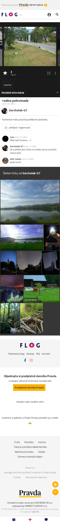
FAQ (38, 353)
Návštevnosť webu (24, 451)
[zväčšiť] (48, 73)
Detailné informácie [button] (13, 92)
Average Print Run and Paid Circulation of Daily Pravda (30, 472)
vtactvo (7, 85)
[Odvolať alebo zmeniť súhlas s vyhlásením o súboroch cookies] (55, 484)
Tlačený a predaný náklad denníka (30, 447)
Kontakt (46, 353)
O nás (17, 442)
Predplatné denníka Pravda (29, 387)
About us (30, 467)
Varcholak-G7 (16, 146)
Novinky (30, 353)
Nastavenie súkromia (36, 477)
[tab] (30, 91)
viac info (35, 511)
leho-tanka (15, 159)
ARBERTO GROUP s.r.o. (36, 506)
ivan (12, 137)
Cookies (17, 477)
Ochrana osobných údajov (30, 456)
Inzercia (42, 442)
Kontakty (29, 442)
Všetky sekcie (36, 5)
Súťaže (41, 451)
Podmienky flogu (16, 353)
